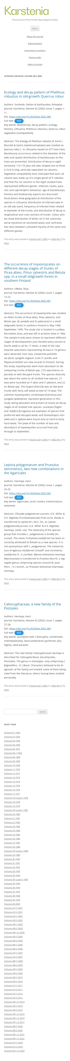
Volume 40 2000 (12, 903)
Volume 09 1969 (12, 761)
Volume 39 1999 (12, 899)
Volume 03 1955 (12, 740)
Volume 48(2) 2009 (13, 965)
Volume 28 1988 (12, 846)
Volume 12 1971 (12, 773)
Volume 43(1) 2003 (13, 924)
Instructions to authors (35, 50)
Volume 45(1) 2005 (13, 936)
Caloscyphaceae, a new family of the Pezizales (32, 606)
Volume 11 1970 (12, 769)
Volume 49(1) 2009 (13, 969)
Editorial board (35, 43)
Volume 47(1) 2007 (13, 952)
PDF (19, 121)
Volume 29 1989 (12, 855)
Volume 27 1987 (12, 842)
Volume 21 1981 (12, 818)
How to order (35, 57)
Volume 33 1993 (12, 871)
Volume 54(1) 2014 (13, 1005)
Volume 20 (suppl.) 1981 (16, 810)
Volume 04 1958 (12, 744)
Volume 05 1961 (12, 749)
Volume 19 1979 (12, 806)
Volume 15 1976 (12, 785)
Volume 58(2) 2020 (13, 1030)
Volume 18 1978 (12, 802)
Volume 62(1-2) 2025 (14, 1050)
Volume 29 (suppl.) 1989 (16, 850)
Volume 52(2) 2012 (13, 997)
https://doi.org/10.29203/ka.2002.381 (30, 301)
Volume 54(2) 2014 (13, 1010)
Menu (35, 28)
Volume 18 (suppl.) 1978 (16, 797)
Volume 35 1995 (12, 883)
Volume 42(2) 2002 (13, 920)
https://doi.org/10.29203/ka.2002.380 (30, 116)
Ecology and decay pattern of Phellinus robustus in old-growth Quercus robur (34, 94)
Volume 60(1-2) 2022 (14, 1038)
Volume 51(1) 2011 (13, 985)
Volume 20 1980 (12, 814)
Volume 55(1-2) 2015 (14, 1014)
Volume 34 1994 (12, 875)
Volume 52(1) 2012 (13, 993)
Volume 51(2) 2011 (13, 989)
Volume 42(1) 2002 (38, 239)
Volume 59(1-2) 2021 (14, 1034)
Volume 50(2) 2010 (13, 981)
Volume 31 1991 (12, 863)
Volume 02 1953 (12, 736)
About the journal (35, 36)
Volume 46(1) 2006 (13, 944)
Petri (6, 243)
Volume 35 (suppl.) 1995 (16, 879)
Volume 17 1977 (12, 793)
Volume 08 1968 (12, 757)
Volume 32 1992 (12, 867)
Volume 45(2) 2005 (13, 940)
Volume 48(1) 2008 (13, 961)
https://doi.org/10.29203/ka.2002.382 (30, 493)
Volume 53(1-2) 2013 (14, 1001)
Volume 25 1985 (12, 834)
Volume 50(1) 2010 (13, 977)
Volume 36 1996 (12, 887)
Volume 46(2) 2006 (13, 948)
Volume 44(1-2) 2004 (14, 932)
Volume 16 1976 (12, 789)
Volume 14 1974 (12, 781)
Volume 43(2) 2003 (13, 928)
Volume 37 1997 (12, 891)
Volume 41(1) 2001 (13, 908)
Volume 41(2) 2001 (13, 912)
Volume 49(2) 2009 (13, 973)
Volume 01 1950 (12, 732)
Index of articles (35, 64)
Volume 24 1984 (12, 830)
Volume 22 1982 (12, 822)
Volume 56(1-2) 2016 (14, 1018)
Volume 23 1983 (12, 826)
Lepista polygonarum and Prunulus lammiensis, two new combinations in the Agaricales (34, 468)
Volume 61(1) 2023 (13, 1042)
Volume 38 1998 (12, 895)
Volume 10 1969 (12, 765)
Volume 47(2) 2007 (13, 957)
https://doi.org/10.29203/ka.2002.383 (30, 628)
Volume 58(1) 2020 (13, 1026)
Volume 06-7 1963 (13, 753)
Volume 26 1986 (12, 838)
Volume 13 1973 (12, 777)
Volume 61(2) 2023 (13, 1046)
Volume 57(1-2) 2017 (14, 1022)
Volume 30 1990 (12, 859)
